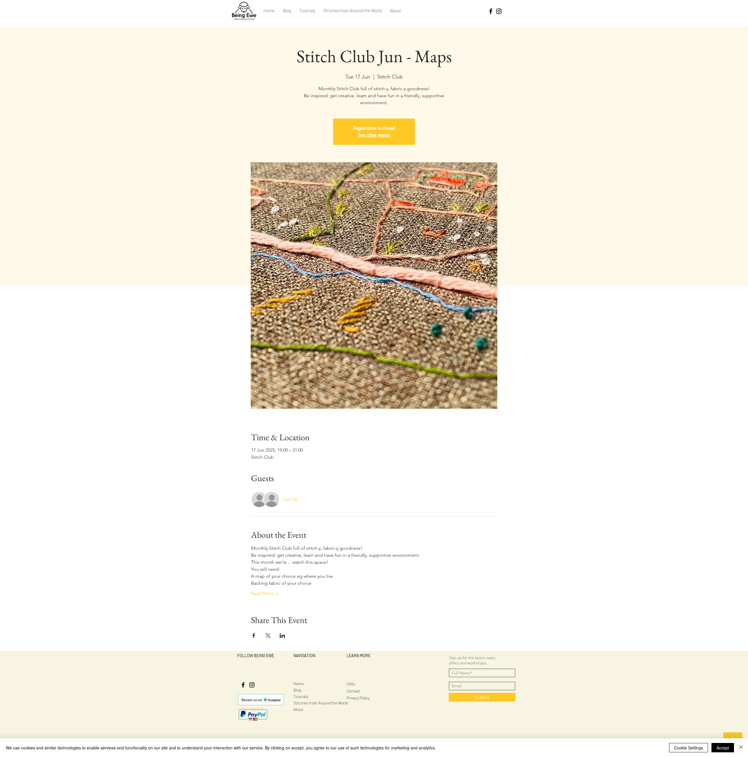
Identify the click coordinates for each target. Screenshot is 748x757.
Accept (722, 748)
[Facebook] (490, 11)
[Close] (740, 747)
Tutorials (300, 696)
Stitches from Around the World (320, 702)
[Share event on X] (268, 635)
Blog (297, 690)
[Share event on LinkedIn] (282, 635)
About (298, 709)
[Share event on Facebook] (254, 635)
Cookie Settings (688, 748)
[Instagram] (499, 11)
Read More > (264, 593)
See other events (374, 135)
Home (298, 683)
